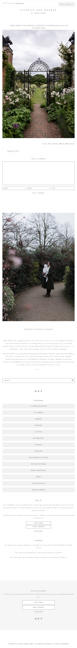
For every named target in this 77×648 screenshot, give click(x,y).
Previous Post (13, 151)
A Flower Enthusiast (38, 406)
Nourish (38, 444)
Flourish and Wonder (38, 10)
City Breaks (38, 412)
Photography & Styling (38, 457)
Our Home (38, 451)
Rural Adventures (38, 470)
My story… (38, 369)
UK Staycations (38, 483)
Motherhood (38, 438)
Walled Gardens (38, 490)
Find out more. (20, 3)
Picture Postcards (38, 464)
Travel (38, 477)
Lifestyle (38, 432)
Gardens (38, 419)
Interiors (38, 425)
